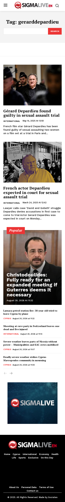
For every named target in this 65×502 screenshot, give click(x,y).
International (11, 121)
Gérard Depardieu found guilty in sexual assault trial (31, 113)
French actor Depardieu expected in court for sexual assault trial (30, 192)
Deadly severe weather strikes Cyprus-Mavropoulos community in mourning (25, 358)
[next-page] (11, 373)
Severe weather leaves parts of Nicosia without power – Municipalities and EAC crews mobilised (30, 343)
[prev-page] (5, 373)
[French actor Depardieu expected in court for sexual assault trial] (32, 162)
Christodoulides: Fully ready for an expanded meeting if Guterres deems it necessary (32, 285)
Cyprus (7, 318)
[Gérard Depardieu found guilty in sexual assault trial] (32, 85)
